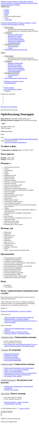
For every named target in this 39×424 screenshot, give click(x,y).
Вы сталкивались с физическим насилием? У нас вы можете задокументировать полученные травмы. (20, 345)
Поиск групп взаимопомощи (13, 371)
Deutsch (6, 10)
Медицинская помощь (15, 38)
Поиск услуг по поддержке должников (16, 369)
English (6, 11)
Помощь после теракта (11, 389)
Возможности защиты (15, 36)
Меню (3, 53)
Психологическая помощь (16, 39)
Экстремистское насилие (12, 44)
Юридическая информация (16, 41)
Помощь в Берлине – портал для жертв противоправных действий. (16, 403)
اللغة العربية (8, 19)
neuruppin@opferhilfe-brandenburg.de (15, 142)
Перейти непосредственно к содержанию (17, 2)
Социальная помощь (14, 43)
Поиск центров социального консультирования (19, 368)
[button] (19, 419)
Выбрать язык (5, 6)
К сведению (8, 33)
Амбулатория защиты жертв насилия (15, 49)
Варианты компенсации (15, 34)
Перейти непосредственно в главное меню (14, 1)
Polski (6, 14)
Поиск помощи (9, 27)
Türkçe (6, 18)
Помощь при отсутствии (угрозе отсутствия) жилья (20, 373)
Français (6, 13)
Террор (10, 48)
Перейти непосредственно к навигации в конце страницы (19, 4)
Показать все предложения (9, 107)
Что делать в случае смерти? (13, 376)
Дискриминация (13, 46)
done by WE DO (24, 408)
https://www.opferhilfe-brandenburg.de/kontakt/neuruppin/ (21, 139)
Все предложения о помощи (13, 89)
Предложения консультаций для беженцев (17, 374)
